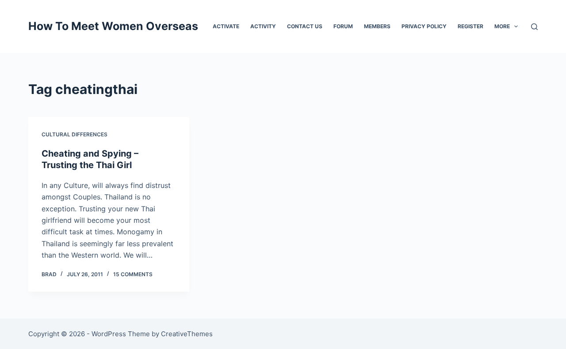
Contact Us (304, 26)
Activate (226, 26)
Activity (263, 26)
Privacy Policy (424, 26)
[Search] (534, 26)
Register (470, 26)
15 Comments (133, 274)
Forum (343, 26)
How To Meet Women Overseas (113, 26)
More (502, 26)
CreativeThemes (187, 334)
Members (377, 26)
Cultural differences (74, 134)
